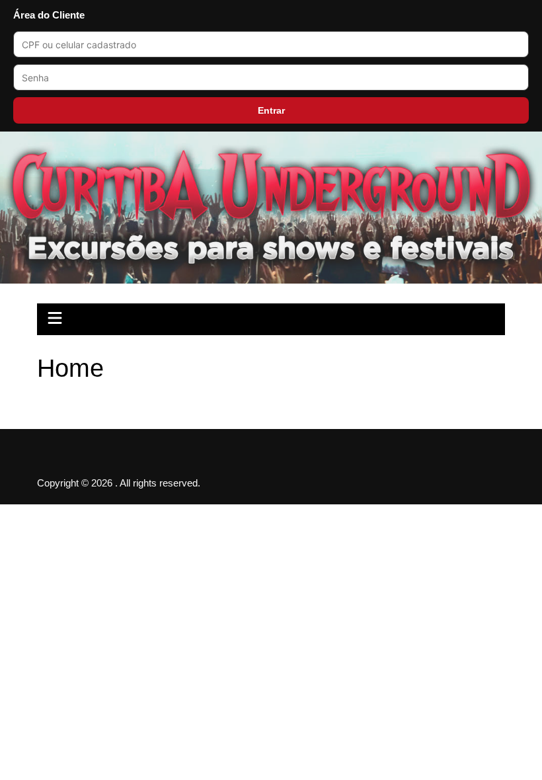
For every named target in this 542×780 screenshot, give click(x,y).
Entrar (271, 110)
